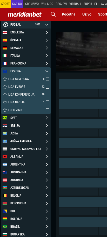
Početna (69, 14)
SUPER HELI (91, 4)
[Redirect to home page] (24, 14)
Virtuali (75, 4)
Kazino (17, 4)
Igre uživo (31, 4)
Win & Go (47, 4)
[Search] (53, 14)
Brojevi (61, 4)
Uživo (86, 14)
